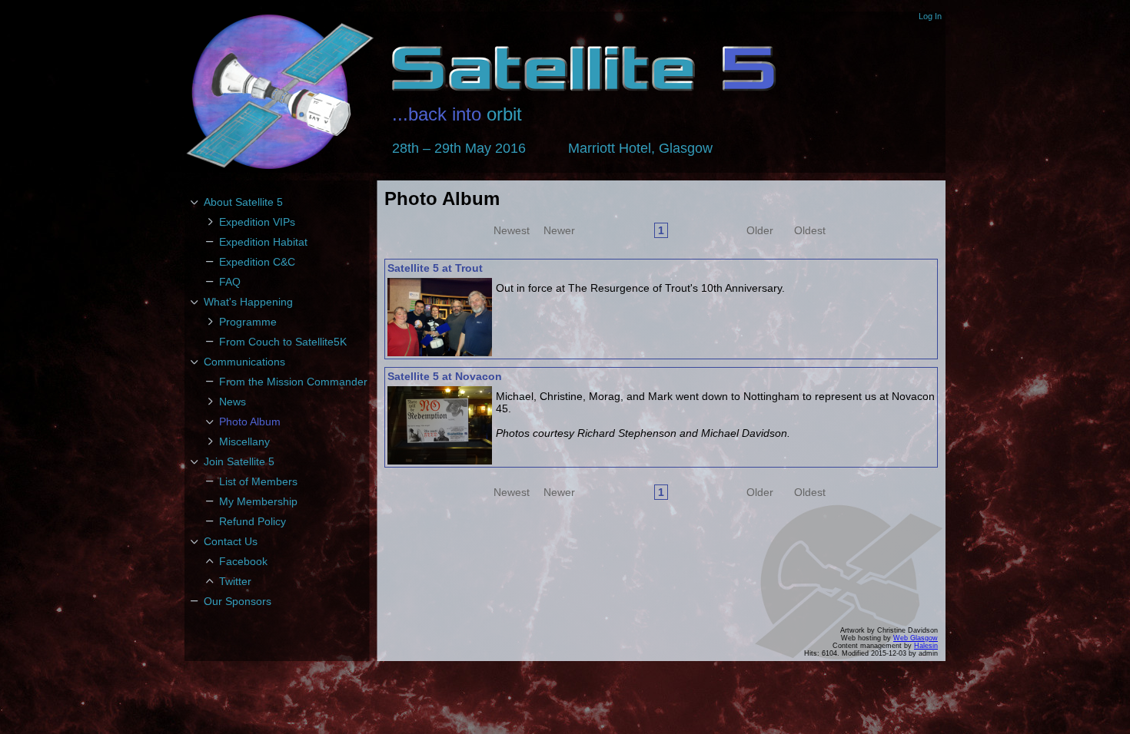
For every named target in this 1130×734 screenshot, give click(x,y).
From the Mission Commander (293, 381)
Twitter (235, 581)
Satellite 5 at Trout (435, 268)
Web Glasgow (915, 638)
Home (280, 92)
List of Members (258, 481)
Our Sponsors (237, 601)
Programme (248, 322)
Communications (244, 361)
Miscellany (244, 441)
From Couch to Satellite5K (283, 342)
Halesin (926, 646)
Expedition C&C (257, 262)
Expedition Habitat (263, 242)
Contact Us (231, 541)
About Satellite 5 (243, 202)
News (232, 401)
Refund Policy (252, 521)
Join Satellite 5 (239, 461)
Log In (930, 16)
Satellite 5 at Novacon (444, 376)
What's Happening (248, 302)
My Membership (258, 501)
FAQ (230, 282)
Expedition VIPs (257, 222)
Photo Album (250, 421)
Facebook (243, 561)
